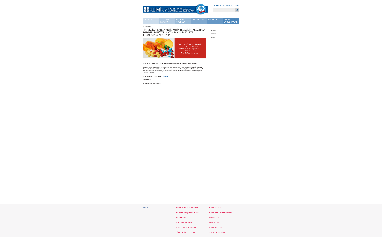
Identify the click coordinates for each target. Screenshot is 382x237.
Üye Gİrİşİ (222, 5)
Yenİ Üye (228, 5)
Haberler (213, 37)
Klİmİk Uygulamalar (231, 21)
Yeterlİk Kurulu (164, 21)
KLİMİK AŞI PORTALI (216, 208)
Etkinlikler (213, 30)
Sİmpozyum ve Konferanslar (188, 227)
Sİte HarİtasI (235, 5)
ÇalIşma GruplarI (180, 21)
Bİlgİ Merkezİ (214, 218)
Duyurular (213, 34)
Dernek (148, 20)
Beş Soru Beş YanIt (217, 232)
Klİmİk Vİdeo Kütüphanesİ (187, 208)
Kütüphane (181, 218)
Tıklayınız (165, 76)
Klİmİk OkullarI (215, 227)
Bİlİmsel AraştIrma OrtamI (187, 213)
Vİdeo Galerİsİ (215, 222)
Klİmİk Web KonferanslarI (220, 213)
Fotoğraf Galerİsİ (184, 222)
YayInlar (212, 20)
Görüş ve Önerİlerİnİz (185, 232)
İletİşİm (216, 5)
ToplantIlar (198, 20)
